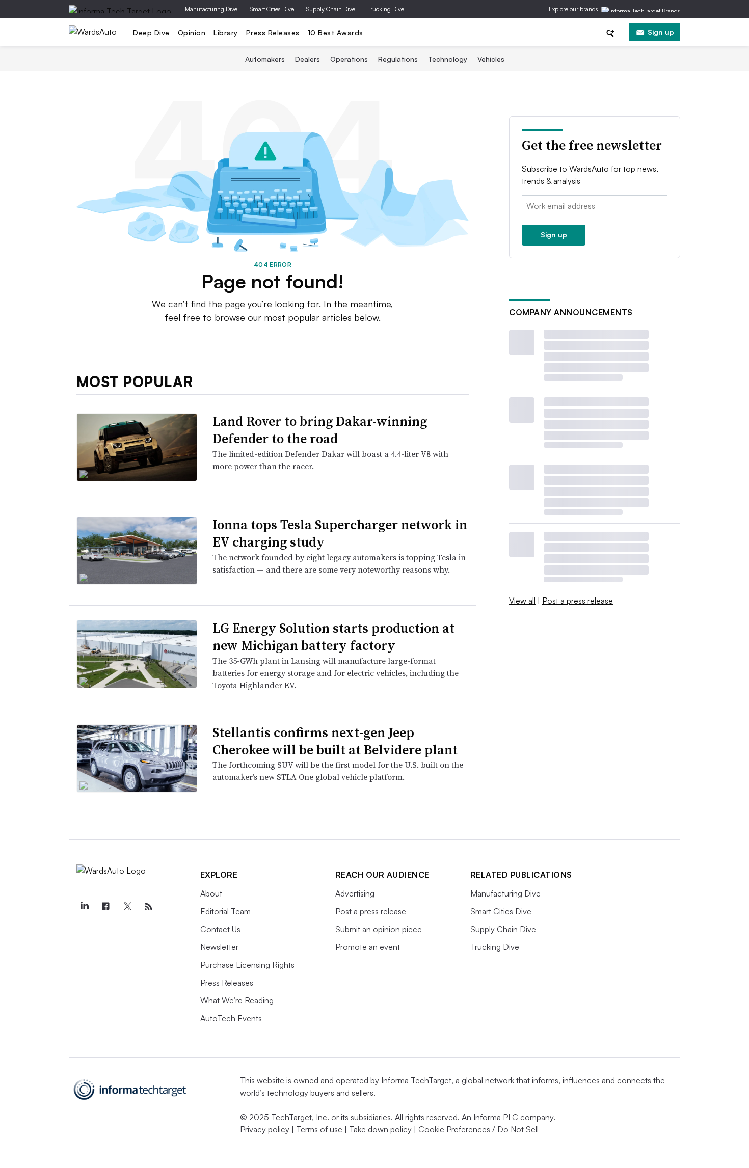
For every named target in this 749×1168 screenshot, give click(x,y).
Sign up (661, 32)
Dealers (307, 59)
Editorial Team (225, 911)
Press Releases (273, 32)
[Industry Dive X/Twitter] (127, 906)
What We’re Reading (237, 1000)
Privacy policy (264, 1129)
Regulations (398, 59)
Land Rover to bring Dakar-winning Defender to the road (319, 430)
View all (522, 600)
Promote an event (367, 947)
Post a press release (577, 600)
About (211, 893)
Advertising (354, 893)
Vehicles (490, 59)
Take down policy (380, 1129)
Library (225, 32)
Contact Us (220, 929)
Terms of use (319, 1129)
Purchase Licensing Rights (247, 965)
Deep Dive (151, 32)
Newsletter (219, 947)
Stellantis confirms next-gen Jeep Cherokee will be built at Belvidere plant (335, 741)
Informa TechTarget (416, 1080)
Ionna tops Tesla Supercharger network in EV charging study (339, 533)
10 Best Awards (335, 32)
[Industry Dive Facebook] (106, 906)
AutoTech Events (231, 1018)
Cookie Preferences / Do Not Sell (478, 1129)
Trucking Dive (385, 9)
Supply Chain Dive (330, 9)
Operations (349, 59)
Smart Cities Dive (272, 9)
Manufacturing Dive (211, 9)
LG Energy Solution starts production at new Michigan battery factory (333, 637)
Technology (447, 59)
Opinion (192, 32)
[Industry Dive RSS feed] (148, 906)
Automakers (265, 59)
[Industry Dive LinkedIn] (84, 906)
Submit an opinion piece (378, 929)
